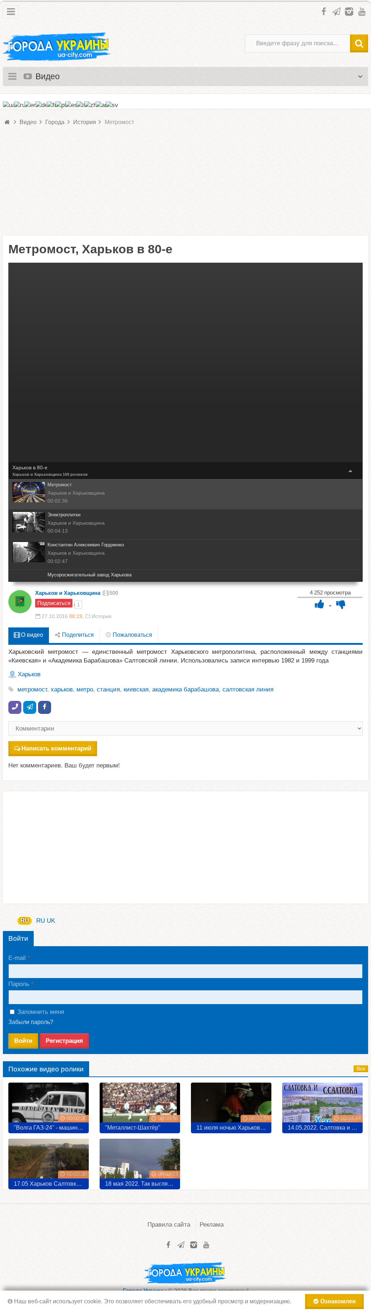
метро (84, 689)
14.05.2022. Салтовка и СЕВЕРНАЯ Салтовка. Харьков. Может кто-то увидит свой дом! (325, 1128)
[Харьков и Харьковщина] (20, 601)
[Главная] (7, 122)
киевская (136, 689)
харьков (62, 689)
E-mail (17, 958)
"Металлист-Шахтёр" (133, 1128)
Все (361, 1068)
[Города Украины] (57, 47)
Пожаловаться (131, 635)
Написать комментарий (56, 748)
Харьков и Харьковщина (37, 474)
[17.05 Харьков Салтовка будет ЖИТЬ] (48, 1161)
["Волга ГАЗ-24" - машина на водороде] (48, 1105)
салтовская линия (248, 689)
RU (24, 920)
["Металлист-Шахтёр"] (140, 1105)
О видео (31, 635)
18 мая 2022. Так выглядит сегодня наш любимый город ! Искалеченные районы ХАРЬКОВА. (142, 1184)
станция (108, 689)
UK (51, 920)
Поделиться (77, 635)
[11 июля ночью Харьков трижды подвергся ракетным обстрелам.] (231, 1105)
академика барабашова (185, 689)
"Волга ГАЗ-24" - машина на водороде (51, 1128)
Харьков (29, 674)
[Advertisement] (185, 185)
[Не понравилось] (341, 604)
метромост (32, 689)
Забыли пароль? (30, 1022)
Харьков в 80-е (29, 467)
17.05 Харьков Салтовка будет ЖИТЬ (51, 1184)
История (102, 616)
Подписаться (53, 603)
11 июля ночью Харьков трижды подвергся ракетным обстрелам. (233, 1128)
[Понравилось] (319, 604)
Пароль (18, 984)
